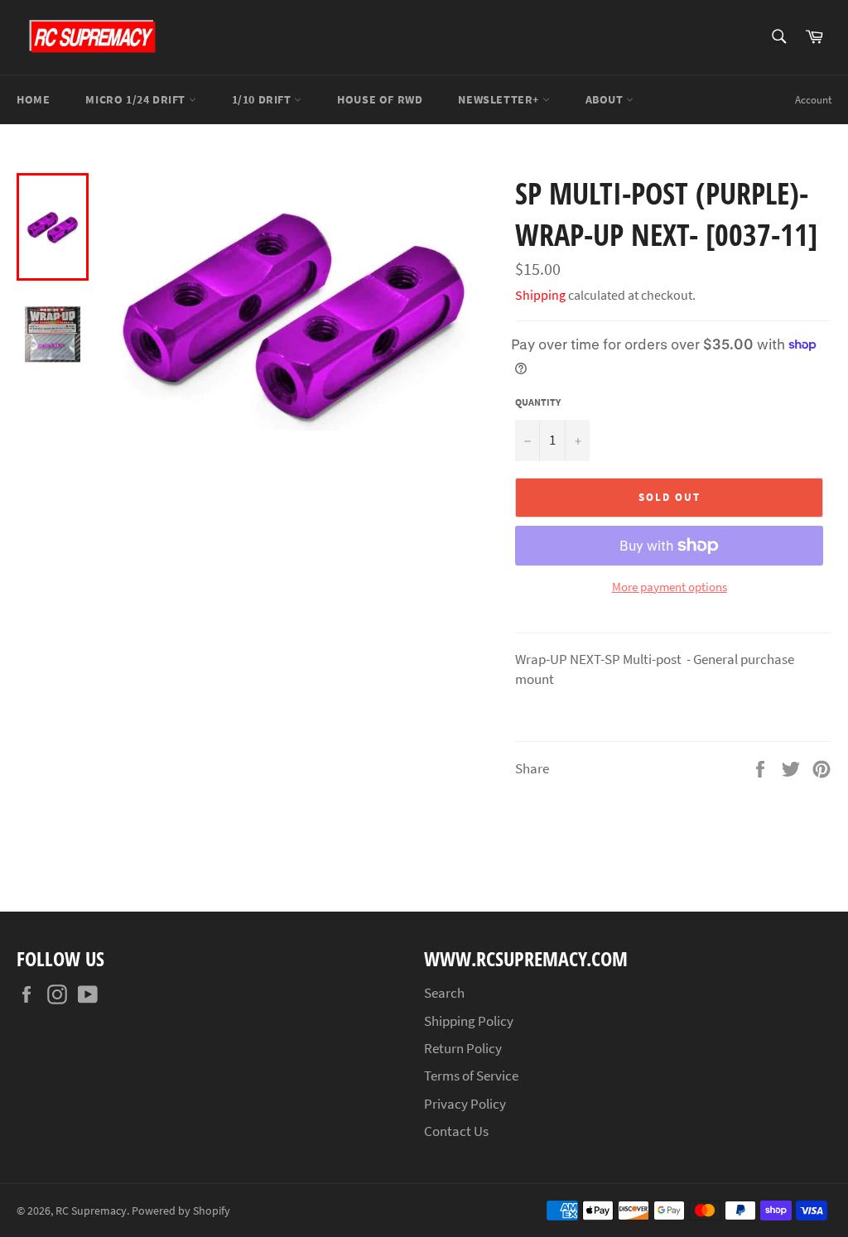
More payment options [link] (669, 586)
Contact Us (456, 1131)
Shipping (540, 294)
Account (813, 100)
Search (444, 993)
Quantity (538, 402)
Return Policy (463, 1048)
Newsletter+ (500, 99)
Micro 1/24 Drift (136, 99)
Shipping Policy (468, 1021)
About (606, 99)
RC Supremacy (91, 1211)
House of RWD (379, 99)
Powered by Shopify (181, 1211)
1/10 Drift (263, 99)
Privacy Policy (465, 1104)
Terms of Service (471, 1075)
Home (33, 99)
